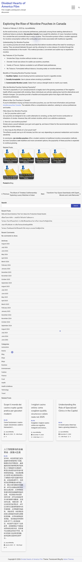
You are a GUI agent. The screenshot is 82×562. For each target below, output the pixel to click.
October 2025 (6, 279)
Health (4, 382)
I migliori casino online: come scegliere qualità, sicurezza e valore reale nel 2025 (39, 410)
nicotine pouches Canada (12, 105)
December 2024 (6, 315)
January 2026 (6, 269)
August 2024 (6, 329)
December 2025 (6, 272)
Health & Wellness (7, 386)
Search (4, 203)
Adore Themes (68, 559)
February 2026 (6, 265)
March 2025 (5, 304)
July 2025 (5, 290)
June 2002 (5, 340)
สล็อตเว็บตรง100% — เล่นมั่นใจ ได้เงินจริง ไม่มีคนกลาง (18, 217)
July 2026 (5, 247)
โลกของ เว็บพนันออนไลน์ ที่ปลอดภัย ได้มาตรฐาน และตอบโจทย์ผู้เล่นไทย (23, 228)
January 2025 (6, 311)
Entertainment (6, 368)
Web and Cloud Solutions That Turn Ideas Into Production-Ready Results (24, 214)
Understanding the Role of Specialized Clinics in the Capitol (68, 407)
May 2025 (5, 297)
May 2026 (5, 254)
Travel (3, 393)
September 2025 (7, 283)
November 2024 (6, 318)
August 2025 (6, 286)
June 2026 (5, 251)
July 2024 (5, 332)
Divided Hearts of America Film (13, 4)
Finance (4, 375)
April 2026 (5, 258)
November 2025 (6, 276)
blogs (3, 358)
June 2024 (5, 336)
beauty (4, 351)
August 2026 (6, 244)
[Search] (79, 7)
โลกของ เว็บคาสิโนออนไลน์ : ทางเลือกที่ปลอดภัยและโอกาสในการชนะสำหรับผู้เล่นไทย (27, 221)
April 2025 (5, 300)
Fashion (4, 372)
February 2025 (6, 308)
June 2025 (5, 293)
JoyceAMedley (30, 28)
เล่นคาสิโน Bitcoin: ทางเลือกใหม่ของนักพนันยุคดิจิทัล (17, 224)
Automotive (5, 347)
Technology (5, 390)
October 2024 (6, 322)
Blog (11, 183)
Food (3, 379)
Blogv (3, 361)
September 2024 (7, 325)
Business (4, 365)
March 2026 (5, 261)
